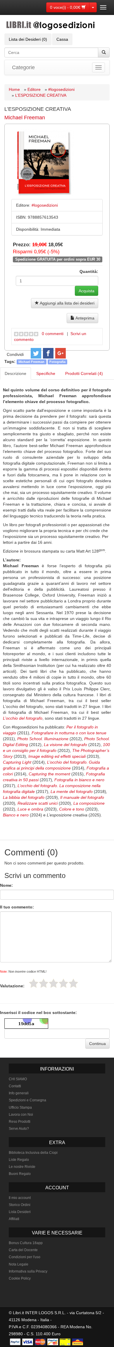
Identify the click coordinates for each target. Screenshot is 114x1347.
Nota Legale (18, 1264)
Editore (34, 89)
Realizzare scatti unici (38, 803)
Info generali (19, 1093)
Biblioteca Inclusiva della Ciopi (33, 1153)
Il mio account (20, 1198)
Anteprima (84, 318)
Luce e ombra (30, 809)
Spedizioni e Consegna (27, 1100)
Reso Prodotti (19, 1122)
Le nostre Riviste (22, 1167)
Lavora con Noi (21, 1114)
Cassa (62, 39)
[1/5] (33, 983)
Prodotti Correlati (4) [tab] (84, 373)
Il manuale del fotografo (82, 797)
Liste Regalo (19, 1160)
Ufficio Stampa (20, 1107)
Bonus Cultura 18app (26, 1243)
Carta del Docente (23, 1250)
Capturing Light (17, 762)
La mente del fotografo (72, 791)
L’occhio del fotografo (22, 718)
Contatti (15, 1086)
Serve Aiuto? (19, 1129)
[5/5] (73, 983)
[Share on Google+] (60, 353)
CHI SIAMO (18, 1079)
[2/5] (43, 983)
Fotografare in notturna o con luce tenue (69, 733)
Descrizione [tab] (15, 373)
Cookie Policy (20, 1278)
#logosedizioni (61, 89)
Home (14, 89)
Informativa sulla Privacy (28, 1271)
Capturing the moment (49, 774)
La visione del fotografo (65, 744)
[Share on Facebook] (48, 353)
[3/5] (53, 983)
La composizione (89, 803)
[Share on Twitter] (36, 353)
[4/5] (63, 983)
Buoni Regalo (20, 1174)
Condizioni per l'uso (24, 1257)
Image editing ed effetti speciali (57, 756)
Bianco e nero (16, 815)
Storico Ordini (19, 1205)
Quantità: (89, 271)
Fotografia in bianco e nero (79, 779)
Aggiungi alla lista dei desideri (66, 303)
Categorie (23, 67)
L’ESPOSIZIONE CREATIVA (40, 95)
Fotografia (57, 361)
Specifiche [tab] (45, 373)
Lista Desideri (20, 1212)
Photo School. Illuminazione (42, 738)
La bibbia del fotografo (23, 797)
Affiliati (14, 1219)
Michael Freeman (24, 117)
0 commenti (52, 333)
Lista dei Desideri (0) (28, 39)
